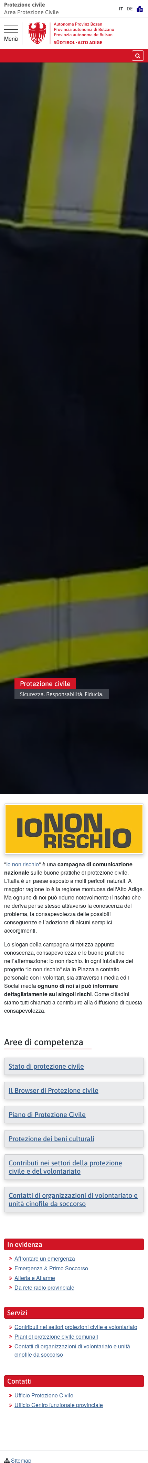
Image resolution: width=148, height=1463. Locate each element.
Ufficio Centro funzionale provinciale (58, 1405)
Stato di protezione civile (46, 1066)
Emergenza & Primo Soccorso (51, 1268)
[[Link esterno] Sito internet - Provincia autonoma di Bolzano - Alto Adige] (71, 33)
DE (130, 8)
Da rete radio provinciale (44, 1287)
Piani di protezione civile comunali (56, 1336)
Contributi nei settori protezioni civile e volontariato (75, 1327)
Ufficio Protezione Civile (43, 1395)
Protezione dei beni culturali (51, 1139)
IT (121, 8)
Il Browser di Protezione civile (53, 1090)
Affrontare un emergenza (44, 1258)
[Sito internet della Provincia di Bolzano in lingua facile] (140, 8)
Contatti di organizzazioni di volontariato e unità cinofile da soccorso (73, 1199)
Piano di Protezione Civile (47, 1114)
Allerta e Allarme (34, 1278)
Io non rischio (22, 864)
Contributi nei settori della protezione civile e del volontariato (65, 1167)
